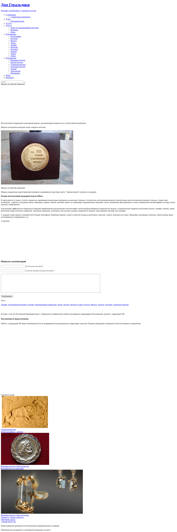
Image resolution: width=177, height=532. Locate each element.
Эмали (13, 54)
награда (101, 305)
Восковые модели (18, 60)
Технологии (15, 71)
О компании (11, 15)
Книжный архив (17, 21)
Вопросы (14, 30)
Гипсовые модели (18, 67)
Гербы (13, 56)
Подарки (14, 49)
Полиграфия (16, 36)
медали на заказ (76, 305)
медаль (87, 305)
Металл (14, 41)
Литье (13, 43)
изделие (30, 305)
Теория (13, 69)
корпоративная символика (46, 305)
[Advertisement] (88, 103)
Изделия (14, 39)
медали (66, 305)
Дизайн (14, 45)
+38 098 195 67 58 (8, 522)
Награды (14, 47)
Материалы (15, 73)
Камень (14, 52)
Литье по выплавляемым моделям (25, 28)
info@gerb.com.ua (8, 520)
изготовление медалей (17, 305)
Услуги (9, 23)
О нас (8, 19)
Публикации (11, 34)
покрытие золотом (121, 305)
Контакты (10, 78)
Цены (13, 32)
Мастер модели (17, 62)
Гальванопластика (18, 65)
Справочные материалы (20, 17)
